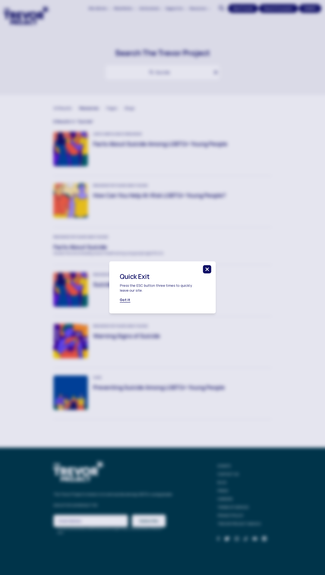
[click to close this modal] (207, 269)
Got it (125, 300)
